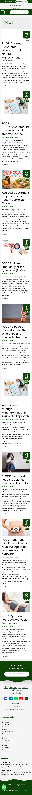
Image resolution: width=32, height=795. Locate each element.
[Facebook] (5, 698)
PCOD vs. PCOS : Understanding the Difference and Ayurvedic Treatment (16, 332)
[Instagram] (26, 698)
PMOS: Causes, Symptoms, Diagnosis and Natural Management (11, 50)
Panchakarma (18, 419)
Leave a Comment (7, 61)
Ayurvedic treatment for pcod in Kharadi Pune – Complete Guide (15, 198)
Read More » (5, 86)
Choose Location (21, 1)
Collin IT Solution (24, 785)
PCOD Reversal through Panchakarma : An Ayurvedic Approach (15, 411)
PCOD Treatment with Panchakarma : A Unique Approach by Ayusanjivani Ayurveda (15, 547)
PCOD (16, 61)
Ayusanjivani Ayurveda (21, 790)
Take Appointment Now (16, 674)
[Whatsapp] (16, 698)
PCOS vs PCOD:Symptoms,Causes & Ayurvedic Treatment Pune (15, 128)
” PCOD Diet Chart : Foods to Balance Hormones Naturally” (15, 479)
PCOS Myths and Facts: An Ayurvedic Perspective (15, 619)
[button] (3, 12)
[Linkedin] (11, 698)
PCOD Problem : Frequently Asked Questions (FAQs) (13, 266)
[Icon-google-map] (21, 698)
